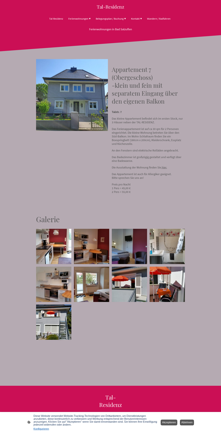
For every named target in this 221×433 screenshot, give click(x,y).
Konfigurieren (41, 428)
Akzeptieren (169, 422)
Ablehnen (187, 422)
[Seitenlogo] (110, 11)
